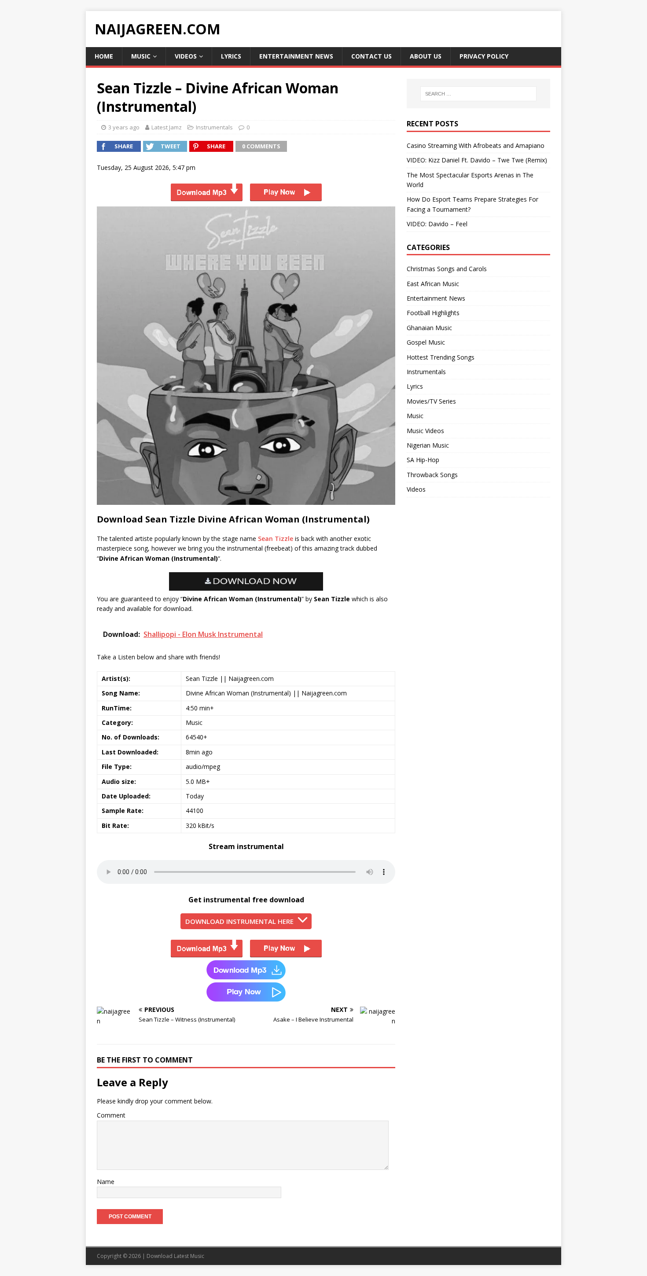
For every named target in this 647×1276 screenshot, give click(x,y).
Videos (186, 56)
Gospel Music (426, 342)
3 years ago (124, 127)
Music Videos (425, 431)
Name (105, 1181)
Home (104, 56)
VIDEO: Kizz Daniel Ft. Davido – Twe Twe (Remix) (477, 160)
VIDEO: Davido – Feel (437, 224)
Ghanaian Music (429, 328)
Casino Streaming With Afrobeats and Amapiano (475, 145)
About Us (425, 56)
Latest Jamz (166, 127)
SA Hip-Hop (423, 460)
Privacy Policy (484, 56)
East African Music (433, 283)
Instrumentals (214, 127)
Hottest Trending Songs (440, 357)
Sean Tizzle (275, 538)
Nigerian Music (428, 445)
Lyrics (231, 56)
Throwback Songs (432, 475)
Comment (111, 1115)
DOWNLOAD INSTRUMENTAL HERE (239, 921)
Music (141, 56)
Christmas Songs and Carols (447, 269)
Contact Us (371, 56)
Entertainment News (296, 56)
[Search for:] (478, 93)
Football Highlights (433, 313)
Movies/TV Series (431, 401)
